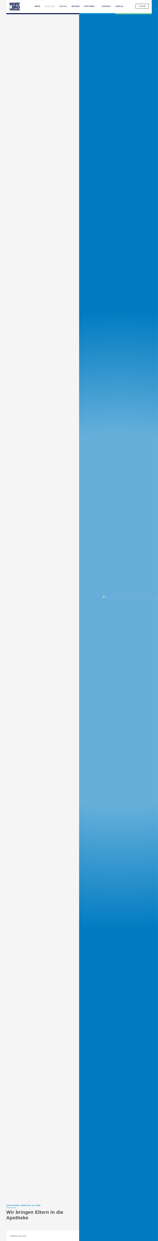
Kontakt (106, 6)
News (37, 6)
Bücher (76, 6)
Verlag (119, 6)
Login (142, 6)
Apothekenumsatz (94, 6)
